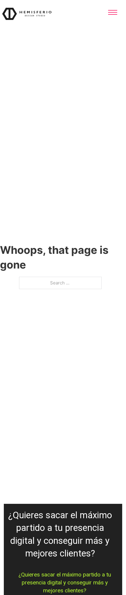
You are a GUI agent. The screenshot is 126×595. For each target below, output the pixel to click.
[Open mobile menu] (112, 12)
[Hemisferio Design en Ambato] (35, 13)
